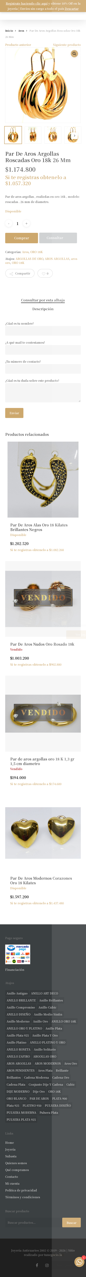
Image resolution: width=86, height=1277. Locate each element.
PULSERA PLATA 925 (21, 1120)
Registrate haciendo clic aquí (27, 3)
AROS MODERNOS (48, 1063)
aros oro (70, 1063)
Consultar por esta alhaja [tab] (43, 299)
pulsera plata (49, 1112)
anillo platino (16, 1042)
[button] (74, 53)
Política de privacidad (21, 1190)
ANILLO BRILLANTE (21, 1000)
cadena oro (60, 1077)
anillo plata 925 (18, 1035)
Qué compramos (17, 1170)
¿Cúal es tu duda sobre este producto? (32, 381)
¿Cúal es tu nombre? (19, 323)
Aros (21, 30)
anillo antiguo (17, 993)
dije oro (39, 1091)
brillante (62, 1070)
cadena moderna (36, 1077)
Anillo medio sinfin (48, 1014)
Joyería (10, 1149)
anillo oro (40, 1021)
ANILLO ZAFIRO (18, 1056)
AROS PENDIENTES (21, 1070)
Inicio (9, 30)
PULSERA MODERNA (21, 1112)
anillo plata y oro (45, 1035)
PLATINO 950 (32, 1105)
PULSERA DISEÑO (58, 1105)
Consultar (55, 237)
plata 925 (13, 1105)
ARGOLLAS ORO (44, 1056)
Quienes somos (16, 1163)
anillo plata (53, 1028)
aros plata (45, 1070)
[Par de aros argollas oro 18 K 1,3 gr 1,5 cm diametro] (43, 713)
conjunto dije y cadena (46, 1084)
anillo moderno (18, 1021)
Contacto (11, 1177)
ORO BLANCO (16, 1098)
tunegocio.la (53, 1255)
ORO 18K (36, 252)
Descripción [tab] (43, 308)
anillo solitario (45, 1049)
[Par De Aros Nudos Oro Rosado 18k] (43, 599)
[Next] (74, 135)
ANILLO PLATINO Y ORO (47, 1042)
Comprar (21, 238)
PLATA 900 (59, 1098)
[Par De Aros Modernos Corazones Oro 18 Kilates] (43, 833)
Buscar (71, 1223)
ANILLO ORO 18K (63, 1021)
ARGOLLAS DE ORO (29, 259)
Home (9, 1143)
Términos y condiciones (22, 1197)
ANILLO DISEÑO (18, 1014)
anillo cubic (47, 1007)
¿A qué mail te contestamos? (25, 342)
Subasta (10, 1156)
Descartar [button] (72, 9)
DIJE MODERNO (18, 1091)
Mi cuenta (12, 1183)
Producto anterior (18, 45)
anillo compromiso (21, 1007)
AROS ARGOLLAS (57, 259)
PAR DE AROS (39, 1098)
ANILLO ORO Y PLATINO (24, 1028)
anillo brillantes (51, 1000)
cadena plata (16, 1084)
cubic (70, 1084)
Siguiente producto (67, 45)
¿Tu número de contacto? (23, 361)
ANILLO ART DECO (44, 993)
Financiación (14, 970)
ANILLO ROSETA (18, 1049)
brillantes (14, 1077)
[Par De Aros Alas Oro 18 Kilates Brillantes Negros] (43, 479)
